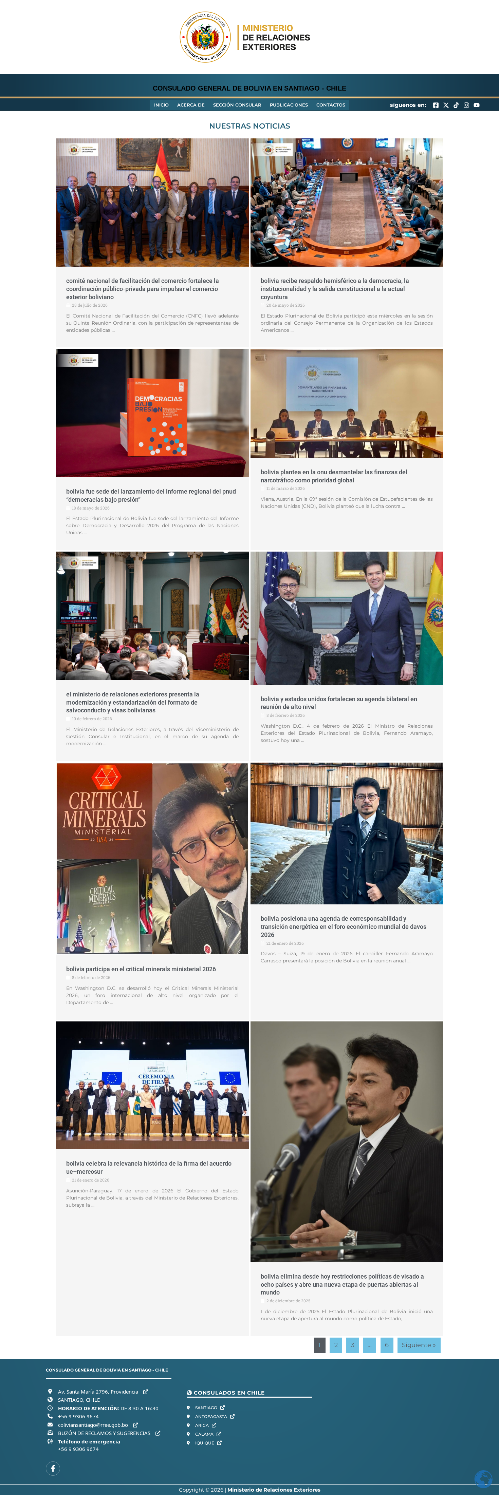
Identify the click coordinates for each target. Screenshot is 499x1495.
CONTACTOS (330, 105)
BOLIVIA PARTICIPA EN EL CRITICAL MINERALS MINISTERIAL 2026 (141, 969)
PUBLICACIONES (289, 105)
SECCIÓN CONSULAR (237, 105)
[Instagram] (466, 105)
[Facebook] (436, 105)
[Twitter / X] (446, 105)
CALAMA (205, 1434)
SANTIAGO (206, 1407)
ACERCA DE (191, 105)
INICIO (161, 105)
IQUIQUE (205, 1442)
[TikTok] (456, 105)
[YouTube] (477, 105)
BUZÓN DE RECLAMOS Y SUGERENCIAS (105, 1433)
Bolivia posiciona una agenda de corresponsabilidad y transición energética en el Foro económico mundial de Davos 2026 (343, 926)
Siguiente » (419, 1345)
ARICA (202, 1425)
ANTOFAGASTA (211, 1416)
